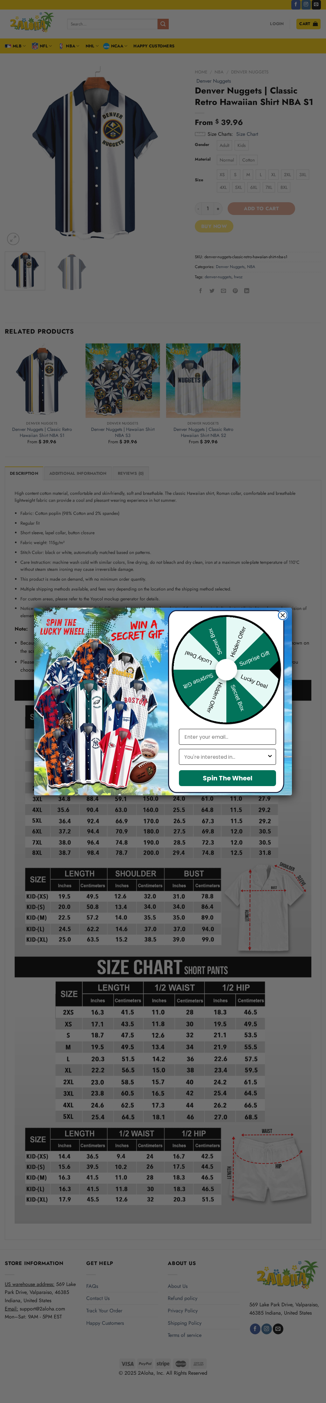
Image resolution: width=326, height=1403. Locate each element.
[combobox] (225, 756)
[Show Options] (270, 756)
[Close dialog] (282, 615)
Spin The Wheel (227, 778)
